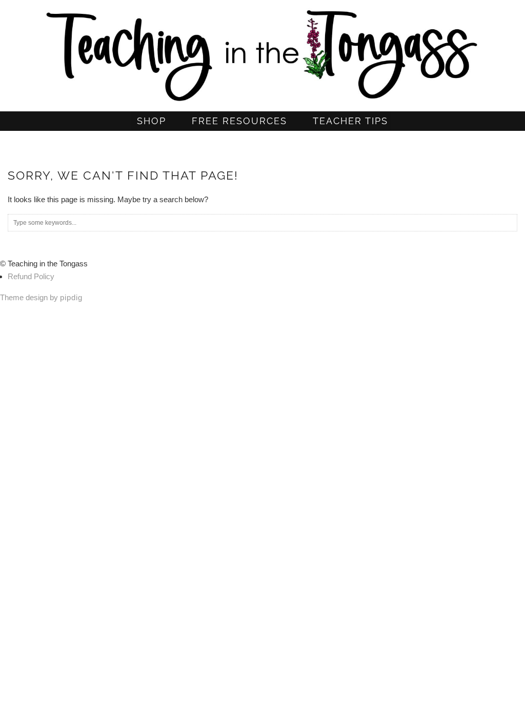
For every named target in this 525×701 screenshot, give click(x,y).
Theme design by (41, 297)
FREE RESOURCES (239, 120)
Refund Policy (31, 276)
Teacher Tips (350, 120)
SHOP (151, 120)
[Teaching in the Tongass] (262, 52)
